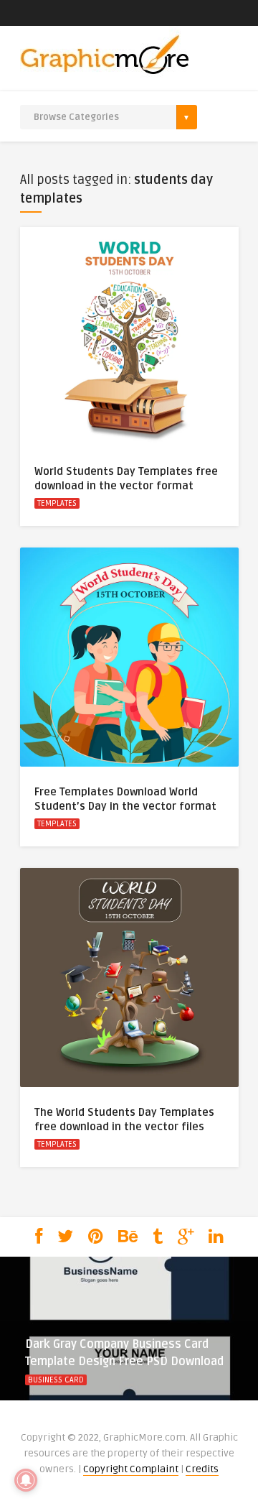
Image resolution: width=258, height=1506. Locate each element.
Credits (202, 1469)
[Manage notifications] (25, 1480)
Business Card (56, 1380)
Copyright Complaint (130, 1469)
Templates (57, 503)
